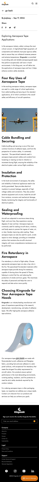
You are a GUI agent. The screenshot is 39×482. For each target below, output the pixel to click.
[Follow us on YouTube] (24, 472)
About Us (4, 431)
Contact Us (4, 438)
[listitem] (2, 27)
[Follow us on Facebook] (6, 472)
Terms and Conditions (7, 451)
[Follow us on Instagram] (15, 472)
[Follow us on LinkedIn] (32, 472)
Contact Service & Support (8, 459)
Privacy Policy (5, 449)
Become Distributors (7, 461)
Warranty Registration (7, 464)
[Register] (34, 421)
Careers (4, 436)
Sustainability (5, 441)
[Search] (33, 3)
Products (4, 433)
